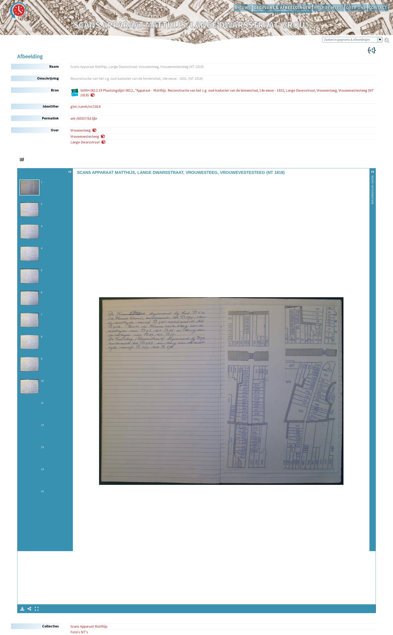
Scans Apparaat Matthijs (88, 626)
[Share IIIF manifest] (21, 159)
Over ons (356, 7)
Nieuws (243, 7)
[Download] (22, 609)
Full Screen (37, 609)
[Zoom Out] (83, 180)
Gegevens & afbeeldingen (282, 7)
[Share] (29, 609)
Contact (378, 7)
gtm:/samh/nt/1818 (85, 106)
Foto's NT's (79, 632)
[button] (70, 172)
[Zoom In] (77, 180)
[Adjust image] (94, 180)
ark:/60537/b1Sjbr (83, 118)
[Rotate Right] (89, 180)
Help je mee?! (328, 7)
